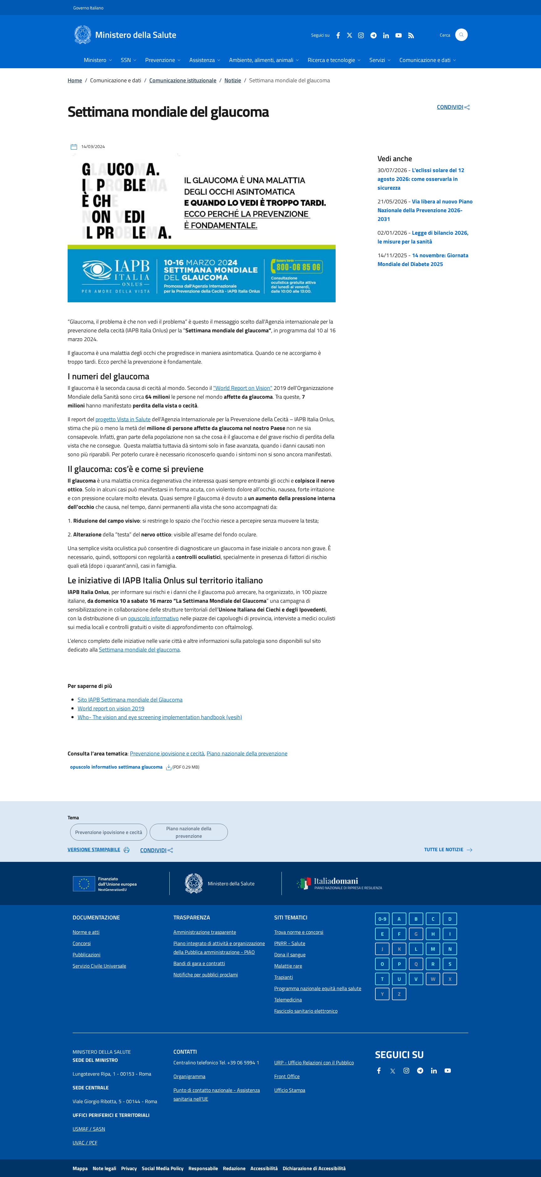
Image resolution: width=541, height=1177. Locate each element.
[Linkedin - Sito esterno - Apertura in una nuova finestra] (383, 34)
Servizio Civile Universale (99, 966)
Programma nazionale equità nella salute (317, 988)
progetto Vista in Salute (123, 419)
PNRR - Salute (289, 943)
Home (75, 80)
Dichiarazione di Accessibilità (314, 1168)
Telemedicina (288, 999)
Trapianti (283, 977)
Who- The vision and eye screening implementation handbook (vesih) (160, 717)
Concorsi (82, 943)
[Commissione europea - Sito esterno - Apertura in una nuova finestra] (105, 884)
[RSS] (408, 34)
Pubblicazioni (86, 954)
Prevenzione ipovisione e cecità (167, 753)
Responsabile (203, 1168)
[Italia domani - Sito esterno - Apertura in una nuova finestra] (343, 883)
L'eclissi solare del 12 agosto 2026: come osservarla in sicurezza (421, 179)
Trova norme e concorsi (298, 932)
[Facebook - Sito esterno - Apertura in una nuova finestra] (335, 34)
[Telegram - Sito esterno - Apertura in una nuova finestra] (420, 1070)
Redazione (234, 1168)
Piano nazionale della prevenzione (247, 753)
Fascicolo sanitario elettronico (305, 1011)
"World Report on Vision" (242, 388)
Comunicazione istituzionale (182, 80)
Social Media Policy (162, 1168)
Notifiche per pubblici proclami (205, 974)
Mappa (80, 1168)
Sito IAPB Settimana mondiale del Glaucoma (130, 699)
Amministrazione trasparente (204, 932)
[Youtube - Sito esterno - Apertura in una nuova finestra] (396, 34)
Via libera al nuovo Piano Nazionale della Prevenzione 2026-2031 (425, 210)
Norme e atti (86, 932)
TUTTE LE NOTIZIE (443, 849)
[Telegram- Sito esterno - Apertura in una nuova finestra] (371, 34)
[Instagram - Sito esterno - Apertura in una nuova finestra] (358, 34)
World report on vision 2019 (111, 708)
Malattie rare (288, 966)
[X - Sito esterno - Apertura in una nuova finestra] (349, 34)
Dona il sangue (290, 954)
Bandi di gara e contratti (199, 963)
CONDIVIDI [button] (450, 107)
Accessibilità (264, 1168)
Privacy (129, 1168)
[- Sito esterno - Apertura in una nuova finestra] (447, 1070)
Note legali (104, 1168)
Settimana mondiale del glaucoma (139, 649)
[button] (461, 34)
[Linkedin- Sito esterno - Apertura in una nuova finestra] (434, 1070)
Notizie (232, 80)
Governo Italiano (88, 7)
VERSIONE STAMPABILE (94, 849)
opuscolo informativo (153, 618)
